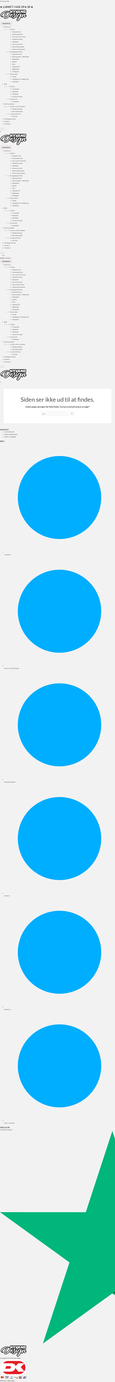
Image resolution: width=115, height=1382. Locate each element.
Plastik (14, 76)
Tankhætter (15, 81)
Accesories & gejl (17, 96)
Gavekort (7, 121)
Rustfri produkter (9, 104)
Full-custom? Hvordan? (19, 37)
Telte (13, 64)
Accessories (13, 99)
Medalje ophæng (17, 109)
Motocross (7, 27)
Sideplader (15, 91)
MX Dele (14, 116)
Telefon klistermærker (18, 49)
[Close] (2, 128)
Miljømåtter (15, 59)
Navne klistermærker (18, 47)
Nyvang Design (4, 1)
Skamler (14, 61)
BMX (5, 84)
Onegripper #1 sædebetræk (20, 79)
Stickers (12, 29)
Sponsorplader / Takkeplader (20, 56)
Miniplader (15, 42)
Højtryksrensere (17, 54)
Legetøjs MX (16, 66)
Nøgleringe (15, 69)
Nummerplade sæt (17, 34)
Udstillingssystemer (10, 119)
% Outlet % (7, 124)
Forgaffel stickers (17, 39)
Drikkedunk (15, 71)
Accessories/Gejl (17, 44)
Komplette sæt (16, 32)
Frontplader (15, 89)
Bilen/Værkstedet (17, 111)
